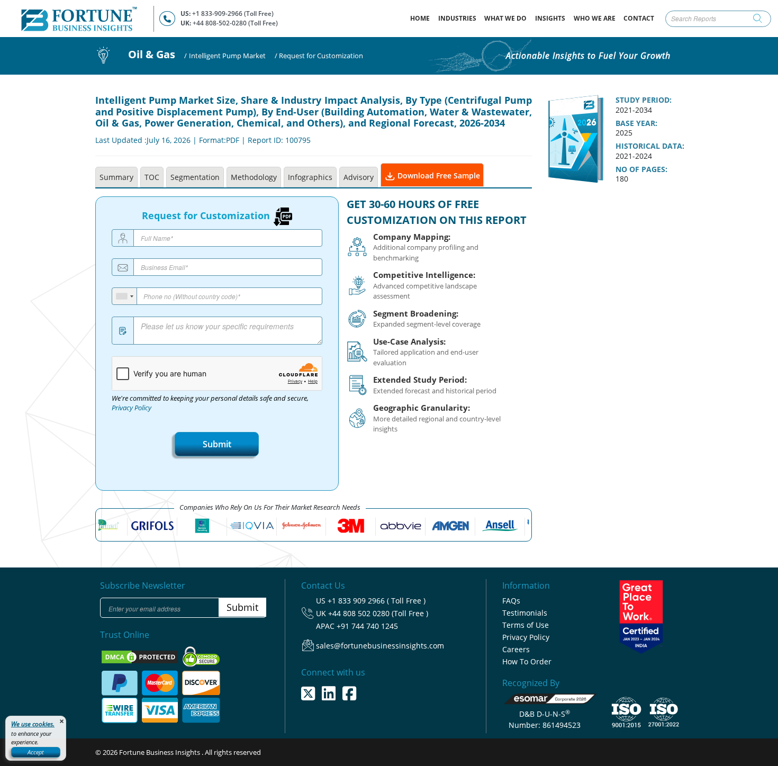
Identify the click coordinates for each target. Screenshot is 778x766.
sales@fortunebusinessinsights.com (380, 646)
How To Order (526, 661)
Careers (516, 649)
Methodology (254, 177)
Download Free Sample (437, 175)
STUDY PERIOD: (644, 100)
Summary (116, 177)
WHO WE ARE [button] (595, 18)
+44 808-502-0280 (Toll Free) (235, 23)
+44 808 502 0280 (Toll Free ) (378, 613)
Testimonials (524, 613)
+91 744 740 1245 (367, 626)
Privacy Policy (131, 407)
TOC (151, 177)
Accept (36, 752)
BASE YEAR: (636, 123)
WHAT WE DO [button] (505, 18)
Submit (217, 444)
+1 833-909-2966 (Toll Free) (233, 13)
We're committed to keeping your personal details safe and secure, (210, 403)
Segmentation (195, 177)
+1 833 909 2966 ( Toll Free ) (377, 601)
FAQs (511, 601)
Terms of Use (525, 625)
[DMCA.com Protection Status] (140, 656)
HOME (422, 18)
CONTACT (638, 18)
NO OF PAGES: (641, 169)
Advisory (358, 177)
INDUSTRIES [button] (457, 18)
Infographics (310, 177)
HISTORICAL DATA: (650, 146)
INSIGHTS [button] (550, 18)
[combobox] (124, 296)
